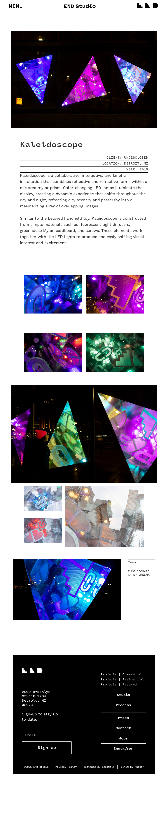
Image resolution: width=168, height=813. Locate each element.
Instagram (123, 748)
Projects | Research (119, 684)
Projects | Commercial (121, 674)
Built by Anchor (132, 767)
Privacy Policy (66, 767)
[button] (16, 6)
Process (123, 705)
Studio (123, 695)
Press (123, 718)
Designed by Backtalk (99, 767)
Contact (123, 728)
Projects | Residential (122, 679)
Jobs (123, 738)
